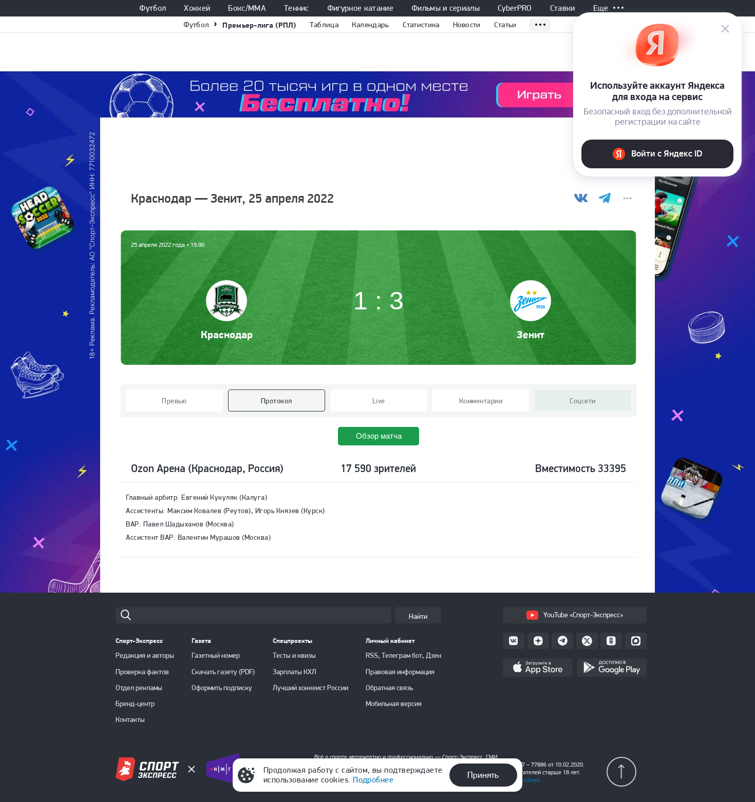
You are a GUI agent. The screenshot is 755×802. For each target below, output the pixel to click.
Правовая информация (400, 672)
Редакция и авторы (145, 655)
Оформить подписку (222, 687)
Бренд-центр (135, 703)
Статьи (505, 24)
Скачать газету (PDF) (223, 672)
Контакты (130, 719)
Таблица (324, 24)
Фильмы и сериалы (445, 8)
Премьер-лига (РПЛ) (259, 25)
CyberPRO (515, 8)
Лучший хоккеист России (310, 687)
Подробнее (373, 780)
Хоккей (197, 8)
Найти (418, 616)
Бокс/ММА (247, 8)
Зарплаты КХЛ (294, 672)
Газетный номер (216, 655)
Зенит (530, 334)
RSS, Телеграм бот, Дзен (403, 655)
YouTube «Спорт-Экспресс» (583, 615)
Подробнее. (526, 780)
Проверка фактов (142, 672)
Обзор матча (379, 436)
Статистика (421, 24)
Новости (467, 24)
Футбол (152, 8)
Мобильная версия (394, 703)
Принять (483, 775)
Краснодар (227, 334)
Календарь (370, 24)
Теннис (296, 8)
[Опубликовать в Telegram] (604, 198)
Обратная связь (389, 687)
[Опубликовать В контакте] (581, 198)
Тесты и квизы (294, 655)
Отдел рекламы (139, 687)
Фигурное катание (360, 8)
